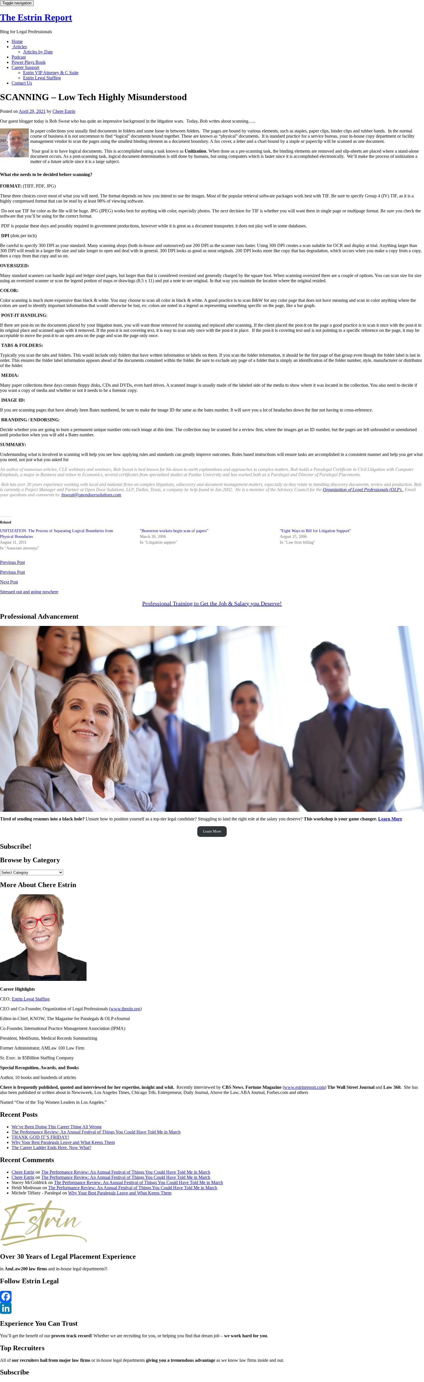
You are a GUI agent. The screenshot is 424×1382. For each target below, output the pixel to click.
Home (17, 41)
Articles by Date (38, 51)
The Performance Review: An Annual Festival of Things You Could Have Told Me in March (96, 1131)
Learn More (390, 818)
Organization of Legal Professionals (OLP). (363, 489)
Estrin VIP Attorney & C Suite (50, 72)
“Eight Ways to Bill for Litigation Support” (315, 531)
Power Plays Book (29, 62)
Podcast (19, 57)
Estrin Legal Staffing (42, 77)
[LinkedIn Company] (212, 1308)
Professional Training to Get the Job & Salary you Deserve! (212, 603)
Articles (19, 46)
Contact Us (22, 83)
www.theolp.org (125, 1008)
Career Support (25, 67)
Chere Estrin (63, 111)
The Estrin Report (36, 17)
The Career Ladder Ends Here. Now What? (51, 1147)
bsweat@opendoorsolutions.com (91, 494)
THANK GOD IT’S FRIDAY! (40, 1137)
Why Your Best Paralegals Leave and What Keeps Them (63, 1142)
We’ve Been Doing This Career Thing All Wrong (57, 1126)
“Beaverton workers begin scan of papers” (174, 531)
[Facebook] (212, 1296)
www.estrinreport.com (304, 1087)
